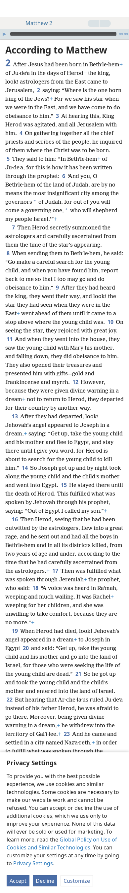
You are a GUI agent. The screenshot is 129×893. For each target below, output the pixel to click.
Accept (18, 880)
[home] (10, 8)
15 (64, 485)
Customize (77, 880)
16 (15, 519)
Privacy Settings (33, 863)
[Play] (4, 34)
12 (75, 382)
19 (15, 631)
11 (10, 339)
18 (35, 588)
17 (55, 570)
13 (15, 416)
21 (78, 673)
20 (26, 648)
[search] (120, 8)
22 (10, 699)
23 (67, 734)
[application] (64, 34)
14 (25, 467)
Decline (45, 880)
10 (111, 322)
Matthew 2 (38, 23)
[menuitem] (10, 8)
